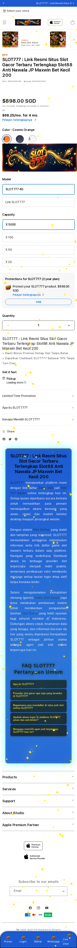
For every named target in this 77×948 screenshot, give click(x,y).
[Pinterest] (17, 439)
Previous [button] (3, 3)
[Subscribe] (63, 891)
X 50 (8, 249)
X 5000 (11, 224)
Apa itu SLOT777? (23, 684)
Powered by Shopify (49, 930)
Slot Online (41, 529)
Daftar (38, 941)
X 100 (9, 237)
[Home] (28, 22)
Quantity (8, 316)
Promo (8, 941)
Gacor (21, 493)
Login (23, 941)
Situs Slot (45, 487)
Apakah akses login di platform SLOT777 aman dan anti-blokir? (36, 718)
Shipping (21, 106)
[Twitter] (11, 439)
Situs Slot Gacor (47, 597)
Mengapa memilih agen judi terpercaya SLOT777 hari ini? (35, 730)
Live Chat (66, 941)
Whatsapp (53, 941)
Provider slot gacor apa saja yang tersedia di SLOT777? (37, 694)
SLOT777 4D (14, 189)
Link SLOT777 (15, 202)
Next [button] (73, 3)
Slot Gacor (30, 613)
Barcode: (27, 81)
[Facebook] (4, 439)
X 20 (8, 262)
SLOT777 (17, 482)
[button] (4, 22)
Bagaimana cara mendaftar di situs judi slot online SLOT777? (38, 706)
